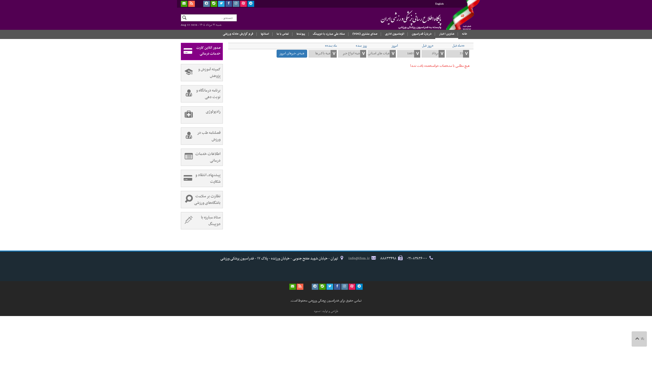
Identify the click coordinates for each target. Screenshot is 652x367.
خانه (464, 33)
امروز (394, 46)
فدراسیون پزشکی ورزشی (401, 19)
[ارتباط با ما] (184, 4)
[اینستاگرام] (236, 4)
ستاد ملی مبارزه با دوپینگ (329, 33)
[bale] (214, 4)
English (439, 4)
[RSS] (191, 4)
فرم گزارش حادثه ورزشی (238, 33)
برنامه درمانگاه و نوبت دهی (208, 93)
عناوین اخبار (446, 33)
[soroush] (206, 4)
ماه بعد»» (331, 46)
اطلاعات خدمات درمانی (208, 157)
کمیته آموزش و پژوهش (209, 72)
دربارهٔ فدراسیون (421, 33)
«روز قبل (427, 46)
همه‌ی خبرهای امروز (291, 53)
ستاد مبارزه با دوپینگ (211, 220)
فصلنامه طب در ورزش (209, 136)
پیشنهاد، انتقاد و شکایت (208, 178)
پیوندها (300, 33)
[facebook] (228, 4)
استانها (265, 33)
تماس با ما (283, 33)
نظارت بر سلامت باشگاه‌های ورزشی (207, 199)
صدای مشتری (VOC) (364, 33)
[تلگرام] (251, 4)
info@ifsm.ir (359, 258)
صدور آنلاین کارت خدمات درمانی (208, 51)
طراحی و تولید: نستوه (326, 311)
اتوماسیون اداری (394, 33)
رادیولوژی (213, 111)
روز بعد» (361, 46)
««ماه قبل (458, 46)
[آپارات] (243, 4)
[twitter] (221, 4)
